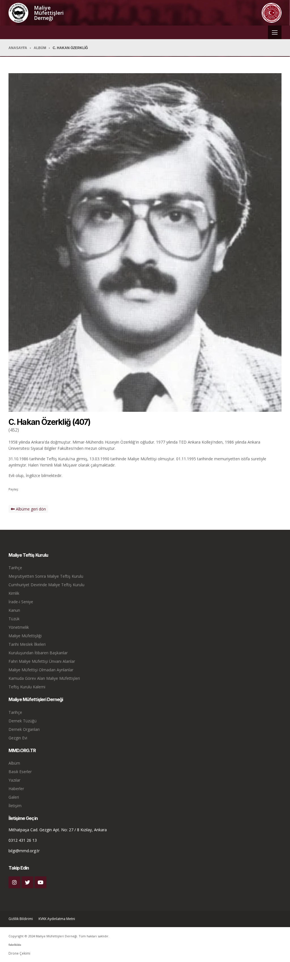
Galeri (13, 797)
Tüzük (14, 618)
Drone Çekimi (19, 953)
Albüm (14, 763)
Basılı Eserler (20, 771)
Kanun (14, 610)
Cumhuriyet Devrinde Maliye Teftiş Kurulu (46, 584)
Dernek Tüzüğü (22, 720)
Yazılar (14, 780)
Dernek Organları (24, 729)
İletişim (15, 805)
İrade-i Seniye (20, 601)
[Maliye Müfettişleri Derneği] (18, 13)
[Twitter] (27, 882)
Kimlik (13, 593)
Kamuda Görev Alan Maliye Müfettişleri (44, 678)
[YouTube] (40, 882)
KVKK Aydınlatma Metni (57, 919)
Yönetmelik (18, 627)
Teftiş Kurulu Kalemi (26, 686)
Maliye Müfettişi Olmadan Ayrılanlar (40, 669)
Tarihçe (15, 567)
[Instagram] (14, 882)
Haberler (16, 788)
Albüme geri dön (30, 509)
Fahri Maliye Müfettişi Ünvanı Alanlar (41, 661)
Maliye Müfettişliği (25, 635)
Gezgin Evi (17, 738)
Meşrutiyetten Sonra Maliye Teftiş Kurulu (45, 576)
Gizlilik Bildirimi (20, 919)
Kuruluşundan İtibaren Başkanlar (38, 652)
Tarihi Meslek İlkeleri (27, 644)
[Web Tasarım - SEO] (14, 947)
